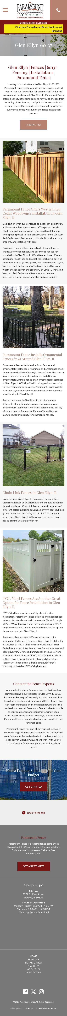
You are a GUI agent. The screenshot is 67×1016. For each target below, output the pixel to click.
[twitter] (33, 991)
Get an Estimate (33, 866)
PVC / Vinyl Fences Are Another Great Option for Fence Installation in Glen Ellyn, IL (31, 602)
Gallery (33, 965)
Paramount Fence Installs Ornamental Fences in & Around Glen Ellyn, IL (32, 356)
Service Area (33, 962)
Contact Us (33, 124)
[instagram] (41, 991)
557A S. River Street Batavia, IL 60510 (33, 896)
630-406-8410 (33, 885)
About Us (33, 969)
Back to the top (36, 812)
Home (33, 956)
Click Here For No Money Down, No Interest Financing (38, 29)
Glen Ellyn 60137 (33, 45)
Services (33, 959)
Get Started (33, 786)
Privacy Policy (16, 1008)
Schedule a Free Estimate (33, 22)
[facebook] (25, 991)
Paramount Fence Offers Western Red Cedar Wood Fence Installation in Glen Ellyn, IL (33, 213)
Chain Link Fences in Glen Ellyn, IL (30, 492)
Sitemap (28, 1008)
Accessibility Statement (46, 1008)
